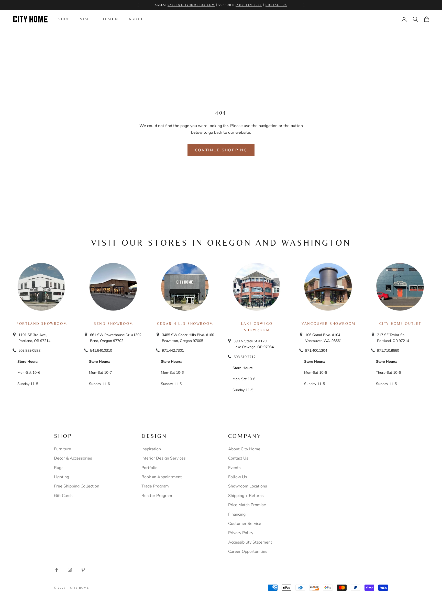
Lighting (61, 477)
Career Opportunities (247, 551)
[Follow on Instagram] (69, 569)
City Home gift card (242, 5)
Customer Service (244, 523)
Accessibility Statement (250, 542)
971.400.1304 (316, 350)
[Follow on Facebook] (56, 569)
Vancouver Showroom (329, 323)
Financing (237, 514)
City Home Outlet (400, 323)
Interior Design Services (163, 458)
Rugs (58, 468)
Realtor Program (156, 495)
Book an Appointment (161, 477)
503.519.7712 (245, 357)
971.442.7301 (173, 350)
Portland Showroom (41, 323)
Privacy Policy (240, 533)
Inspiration (151, 449)
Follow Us (237, 477)
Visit (85, 19)
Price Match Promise (247, 505)
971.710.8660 (388, 350)
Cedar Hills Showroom (185, 323)
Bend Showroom (113, 323)
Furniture (62, 449)
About (136, 19)
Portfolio (149, 468)
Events (234, 468)
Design (110, 19)
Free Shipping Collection (76, 486)
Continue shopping (221, 150)
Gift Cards (63, 495)
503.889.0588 (29, 350)
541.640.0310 (101, 350)
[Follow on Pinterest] (83, 569)
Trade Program (155, 486)
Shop (64, 19)
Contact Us (238, 458)
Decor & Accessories (73, 458)
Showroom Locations (247, 486)
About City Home (244, 449)
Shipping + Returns (246, 495)
